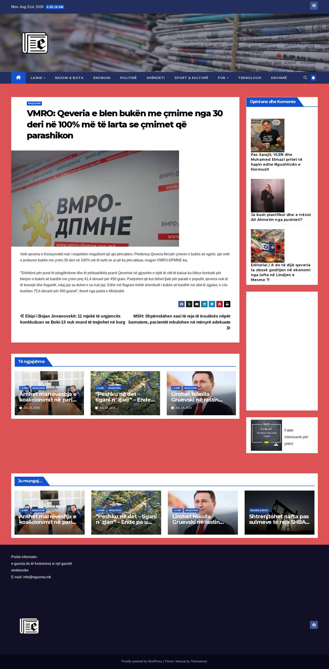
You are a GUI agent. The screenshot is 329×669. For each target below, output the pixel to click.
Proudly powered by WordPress (142, 661)
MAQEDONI (34, 103)
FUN (222, 78)
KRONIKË (279, 78)
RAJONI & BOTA (69, 78)
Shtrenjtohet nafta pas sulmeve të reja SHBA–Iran (279, 522)
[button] (305, 78)
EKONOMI (101, 78)
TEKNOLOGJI (249, 78)
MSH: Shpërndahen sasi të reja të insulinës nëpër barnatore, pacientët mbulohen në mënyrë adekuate (179, 319)
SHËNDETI (156, 78)
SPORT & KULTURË (191, 78)
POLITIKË (128, 78)
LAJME (37, 78)
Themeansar (199, 661)
